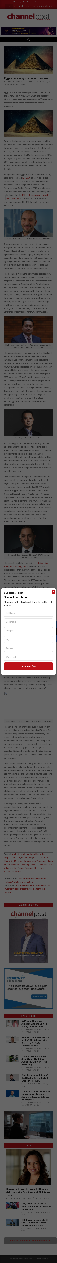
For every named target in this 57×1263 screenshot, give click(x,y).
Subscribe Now (28, 666)
